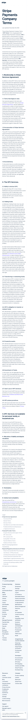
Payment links (5, 622)
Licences (4, 694)
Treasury (4, 640)
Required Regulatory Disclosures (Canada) (13, 560)
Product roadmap (19, 675)
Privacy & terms (6, 687)
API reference (18, 659)
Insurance (17, 622)
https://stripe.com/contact (9, 502)
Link (3, 618)
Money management (20, 606)
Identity (4, 612)
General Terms (7, 520)
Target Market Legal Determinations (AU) (13, 558)
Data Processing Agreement (10, 544)
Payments (4, 624)
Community (5, 681)
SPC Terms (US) (7, 534)
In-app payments (19, 602)
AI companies (18, 612)
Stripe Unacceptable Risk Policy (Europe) (13, 550)
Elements (4, 606)
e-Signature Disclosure (9, 528)
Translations (5, 546)
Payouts (4, 626)
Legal (3, 514)
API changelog (18, 663)
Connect (4, 600)
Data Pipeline (5, 604)
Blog (3, 679)
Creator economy (19, 614)
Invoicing (4, 614)
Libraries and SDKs (19, 665)
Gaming (17, 616)
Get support (5, 706)
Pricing (4, 586)
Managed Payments (7, 620)
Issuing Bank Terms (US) (9, 538)
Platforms (17, 608)
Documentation (19, 657)
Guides (4, 675)
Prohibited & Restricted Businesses (12, 526)
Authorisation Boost (7, 590)
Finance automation (20, 598)
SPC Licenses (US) (8, 536)
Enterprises (18, 586)
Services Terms (7, 522)
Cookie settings (6, 698)
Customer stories (6, 677)
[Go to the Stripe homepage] (4, 578)
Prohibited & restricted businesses (5, 690)
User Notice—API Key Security (11, 552)
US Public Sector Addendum (9, 566)
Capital (4, 594)
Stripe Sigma (5, 634)
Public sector (18, 633)
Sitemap (4, 696)
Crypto (4, 602)
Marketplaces (18, 604)
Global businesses (19, 600)
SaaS (16, 610)
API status (17, 661)
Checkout (4, 596)
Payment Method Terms (9, 540)
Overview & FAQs (7, 518)
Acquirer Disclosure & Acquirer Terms (12, 532)
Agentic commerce (20, 590)
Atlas (3, 588)
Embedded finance (20, 596)
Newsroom (18, 679)
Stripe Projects (19, 667)
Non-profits (18, 628)
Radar (3, 628)
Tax (3, 636)
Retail (16, 635)
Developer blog (19, 669)
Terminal (4, 638)
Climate (4, 598)
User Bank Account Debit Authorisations (13, 524)
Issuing (4, 616)
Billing (3, 592)
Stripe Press (18, 681)
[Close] (25, 713)
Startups (17, 588)
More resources (6, 700)
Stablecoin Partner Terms (9, 542)
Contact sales (18, 683)
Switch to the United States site (10, 716)
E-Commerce (18, 594)
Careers (17, 677)
